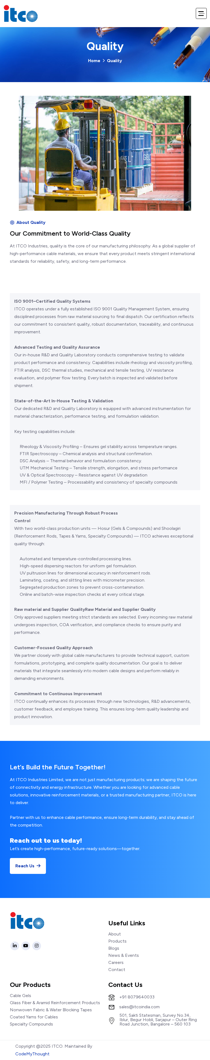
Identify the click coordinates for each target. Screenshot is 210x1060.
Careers (116, 962)
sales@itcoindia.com (139, 1007)
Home (94, 60)
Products (117, 941)
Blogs (113, 948)
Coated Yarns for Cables (34, 1016)
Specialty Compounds (31, 1024)
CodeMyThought (32, 1053)
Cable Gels (20, 995)
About (114, 934)
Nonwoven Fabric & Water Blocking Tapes (51, 1009)
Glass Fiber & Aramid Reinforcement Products (55, 1002)
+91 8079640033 (136, 997)
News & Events (123, 955)
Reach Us (25, 865)
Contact (116, 969)
